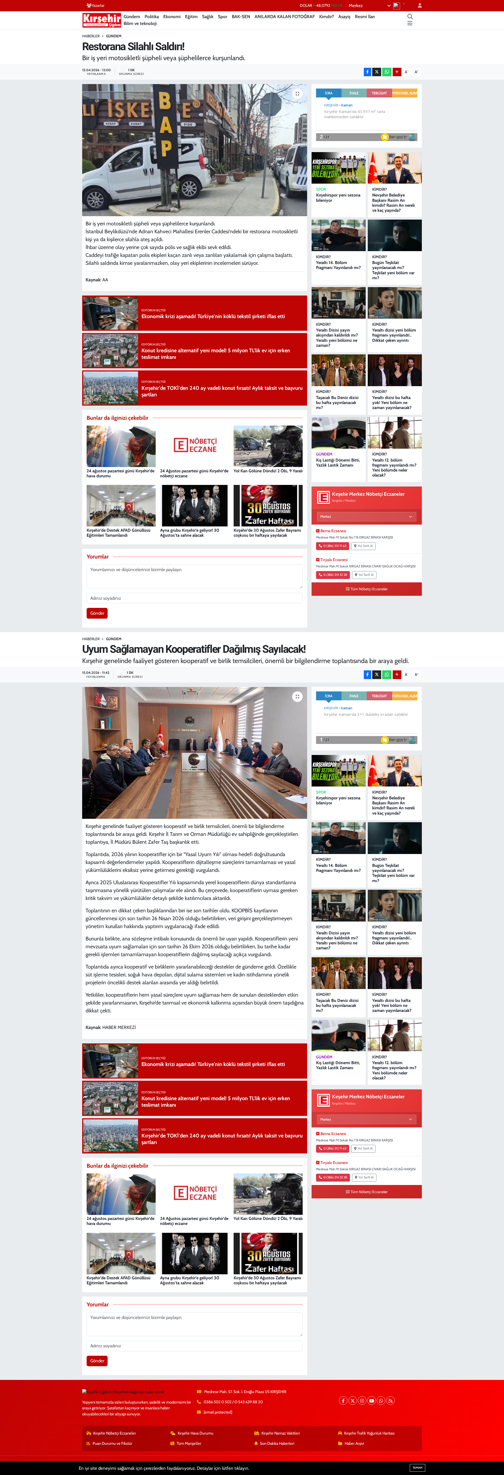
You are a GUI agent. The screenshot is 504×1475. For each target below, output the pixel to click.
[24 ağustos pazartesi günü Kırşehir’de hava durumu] (121, 446)
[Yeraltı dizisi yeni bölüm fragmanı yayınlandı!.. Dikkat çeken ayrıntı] (395, 303)
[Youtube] (371, 1400)
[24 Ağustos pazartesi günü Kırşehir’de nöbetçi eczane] (194, 446)
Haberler (90, 36)
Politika (152, 16)
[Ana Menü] (409, 23)
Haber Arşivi (354, 1443)
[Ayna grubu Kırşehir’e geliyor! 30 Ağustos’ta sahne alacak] (194, 505)
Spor (222, 16)
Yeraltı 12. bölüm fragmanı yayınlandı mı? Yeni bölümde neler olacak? (394, 468)
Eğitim (191, 16)
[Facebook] (343, 1400)
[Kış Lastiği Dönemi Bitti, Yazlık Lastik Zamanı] (339, 433)
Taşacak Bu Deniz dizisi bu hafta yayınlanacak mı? (337, 402)
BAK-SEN (241, 16)
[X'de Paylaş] (376, 72)
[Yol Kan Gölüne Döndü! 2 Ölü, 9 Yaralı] (268, 446)
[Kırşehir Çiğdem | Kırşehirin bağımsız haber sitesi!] (102, 19)
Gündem (132, 16)
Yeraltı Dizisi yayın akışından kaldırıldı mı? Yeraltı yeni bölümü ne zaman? (337, 338)
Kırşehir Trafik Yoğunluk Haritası (369, 1433)
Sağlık (207, 16)
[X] (352, 1400)
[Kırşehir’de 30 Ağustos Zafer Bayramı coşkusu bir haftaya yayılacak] (268, 505)
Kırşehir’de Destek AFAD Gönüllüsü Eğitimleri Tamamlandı (118, 533)
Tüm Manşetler (189, 1443)
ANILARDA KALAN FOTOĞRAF (285, 16)
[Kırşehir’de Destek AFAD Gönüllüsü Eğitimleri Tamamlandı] (121, 505)
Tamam (417, 1467)
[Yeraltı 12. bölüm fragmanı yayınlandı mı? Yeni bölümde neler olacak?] (395, 433)
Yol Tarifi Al (365, 546)
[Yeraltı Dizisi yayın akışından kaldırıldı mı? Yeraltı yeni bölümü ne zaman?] (339, 303)
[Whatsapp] (381, 1400)
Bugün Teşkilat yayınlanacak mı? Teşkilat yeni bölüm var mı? (393, 270)
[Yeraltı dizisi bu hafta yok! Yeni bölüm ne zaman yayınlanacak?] (395, 370)
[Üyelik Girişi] (417, 5)
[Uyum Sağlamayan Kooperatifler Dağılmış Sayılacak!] (194, 753)
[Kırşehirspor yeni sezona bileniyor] (339, 168)
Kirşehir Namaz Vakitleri (280, 1433)
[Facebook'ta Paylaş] (367, 72)
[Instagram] (362, 1400)
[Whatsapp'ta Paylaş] (386, 72)
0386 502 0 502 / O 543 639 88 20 (233, 1402)
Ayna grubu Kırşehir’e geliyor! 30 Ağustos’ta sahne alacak (189, 533)
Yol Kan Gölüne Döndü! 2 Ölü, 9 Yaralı (268, 470)
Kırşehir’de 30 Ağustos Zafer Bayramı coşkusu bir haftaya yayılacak (267, 533)
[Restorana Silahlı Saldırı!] (194, 150)
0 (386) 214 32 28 (335, 575)
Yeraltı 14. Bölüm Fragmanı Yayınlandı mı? (338, 265)
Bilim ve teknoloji (140, 23)
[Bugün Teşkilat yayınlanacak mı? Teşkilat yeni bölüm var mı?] (395, 235)
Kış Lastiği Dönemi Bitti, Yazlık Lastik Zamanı (338, 463)
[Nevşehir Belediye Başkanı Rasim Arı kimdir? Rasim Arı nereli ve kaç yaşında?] (395, 168)
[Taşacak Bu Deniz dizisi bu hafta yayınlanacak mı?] (339, 370)
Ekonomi (172, 16)
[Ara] (410, 16)
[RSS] (390, 1400)
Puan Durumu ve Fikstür (112, 1443)
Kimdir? (326, 16)
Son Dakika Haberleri (277, 1443)
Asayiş (344, 16)
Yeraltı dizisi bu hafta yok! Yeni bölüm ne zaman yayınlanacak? (391, 402)
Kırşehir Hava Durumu (195, 1433)
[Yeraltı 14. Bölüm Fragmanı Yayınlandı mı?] (339, 235)
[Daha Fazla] (397, 72)
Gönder (97, 613)
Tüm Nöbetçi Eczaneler (369, 589)
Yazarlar (98, 5)
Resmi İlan (365, 16)
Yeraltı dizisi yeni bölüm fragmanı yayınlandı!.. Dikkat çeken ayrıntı (394, 335)
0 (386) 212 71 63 (334, 546)
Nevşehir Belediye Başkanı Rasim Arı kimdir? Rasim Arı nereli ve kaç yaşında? (393, 203)
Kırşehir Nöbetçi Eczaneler (114, 1433)
